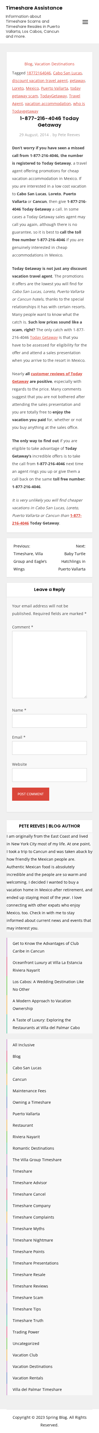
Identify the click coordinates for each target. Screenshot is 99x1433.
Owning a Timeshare (32, 1102)
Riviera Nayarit (26, 1136)
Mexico (32, 88)
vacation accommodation (48, 103)
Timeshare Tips (27, 1309)
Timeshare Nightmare (33, 1240)
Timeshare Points (29, 1251)
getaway (77, 80)
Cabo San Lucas (67, 72)
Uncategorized (26, 1343)
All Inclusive (24, 1044)
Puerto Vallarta (54, 88)
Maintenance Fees (29, 1090)
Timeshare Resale (29, 1274)
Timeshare (22, 1171)
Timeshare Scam (28, 1297)
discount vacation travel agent (40, 80)
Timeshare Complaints (33, 1217)
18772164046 (39, 72)
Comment (22, 627)
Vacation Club (25, 1355)
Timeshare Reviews (30, 1286)
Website (19, 764)
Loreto (18, 88)
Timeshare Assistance (34, 7)
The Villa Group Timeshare (37, 1159)
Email (19, 737)
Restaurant (23, 1125)
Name (19, 710)
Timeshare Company (32, 1205)
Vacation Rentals (28, 1377)
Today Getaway (44, 337)
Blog (28, 63)
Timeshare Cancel (29, 1194)
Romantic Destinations (33, 1148)
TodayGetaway (53, 95)
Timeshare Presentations (36, 1263)
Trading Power (26, 1332)
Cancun (20, 1079)
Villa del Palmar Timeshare (37, 1389)
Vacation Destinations (55, 63)
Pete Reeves (69, 134)
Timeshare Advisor (30, 1182)
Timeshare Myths (29, 1228)
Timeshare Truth (28, 1320)
